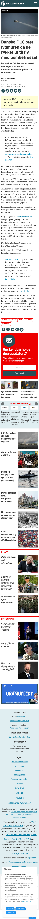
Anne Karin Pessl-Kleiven (19, 728)
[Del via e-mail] (16, 91)
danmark (6, 320)
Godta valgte (20, 908)
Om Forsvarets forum (20, 762)
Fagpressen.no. (26, 901)
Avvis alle (10, 908)
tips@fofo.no (22, 717)
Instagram (19, 788)
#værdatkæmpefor (23, 154)
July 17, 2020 (10, 279)
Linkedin (20, 793)
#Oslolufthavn (11, 259)
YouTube (20, 798)
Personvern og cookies (19, 779)
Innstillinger (32, 917)
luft (20, 320)
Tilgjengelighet (19, 775)
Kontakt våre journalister (19, 721)
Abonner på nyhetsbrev (19, 803)
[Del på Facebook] (3, 91)
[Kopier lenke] (19, 91)
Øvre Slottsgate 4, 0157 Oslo (19, 737)
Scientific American (24, 217)
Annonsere (19, 766)
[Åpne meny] (35, 3)
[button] (2, 403)
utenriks (6, 324)
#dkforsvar (10, 154)
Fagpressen (31, 858)
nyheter (28, 320)
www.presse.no (20, 853)
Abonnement (19, 770)
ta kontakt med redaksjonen (21, 834)
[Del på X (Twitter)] (7, 91)
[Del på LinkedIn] (11, 91)
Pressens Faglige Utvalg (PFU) (17, 839)
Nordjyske (24, 291)
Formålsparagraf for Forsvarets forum (23, 862)
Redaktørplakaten (19, 817)
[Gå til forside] (15, 3)
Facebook (19, 783)
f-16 (14, 320)
